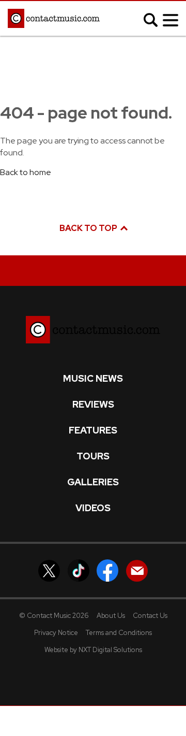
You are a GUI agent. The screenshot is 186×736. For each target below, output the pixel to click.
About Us (111, 615)
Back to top (89, 228)
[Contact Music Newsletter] (137, 570)
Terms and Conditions (119, 632)
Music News (93, 378)
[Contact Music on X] (49, 570)
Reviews (93, 404)
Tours (93, 456)
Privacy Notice (56, 632)
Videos (93, 508)
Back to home (25, 172)
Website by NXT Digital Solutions (93, 649)
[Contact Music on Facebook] (107, 570)
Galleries (93, 482)
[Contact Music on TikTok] (78, 570)
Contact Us (150, 615)
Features (93, 430)
